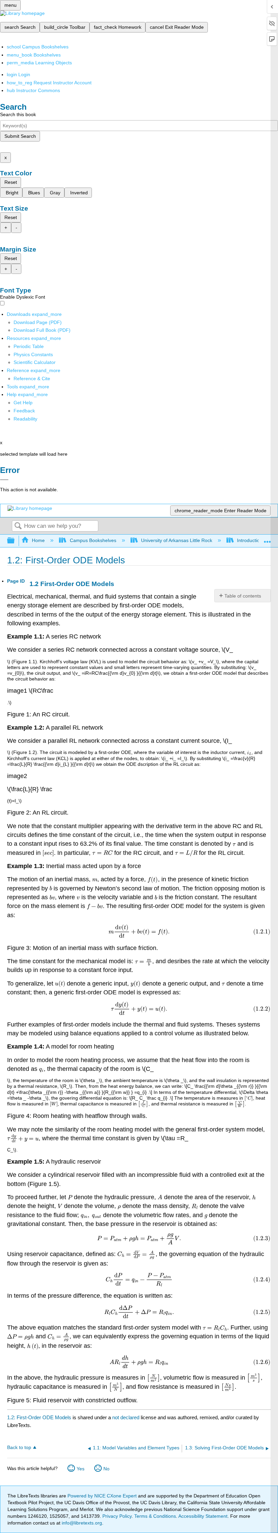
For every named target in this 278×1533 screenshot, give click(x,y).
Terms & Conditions (155, 1516)
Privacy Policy (117, 1516)
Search (18, 526)
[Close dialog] (4, 479)
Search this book (18, 114)
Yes (80, 1468)
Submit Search (20, 136)
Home (38, 540)
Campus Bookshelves (92, 540)
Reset (10, 182)
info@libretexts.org (81, 1523)
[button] (24, 410)
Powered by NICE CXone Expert (102, 1495)
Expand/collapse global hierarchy (15, 541)
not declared (126, 1417)
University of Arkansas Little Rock (177, 540)
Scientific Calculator (35, 362)
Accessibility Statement (202, 1516)
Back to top (19, 1447)
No (106, 1468)
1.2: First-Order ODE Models (39, 1417)
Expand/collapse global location (267, 539)
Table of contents (242, 596)
